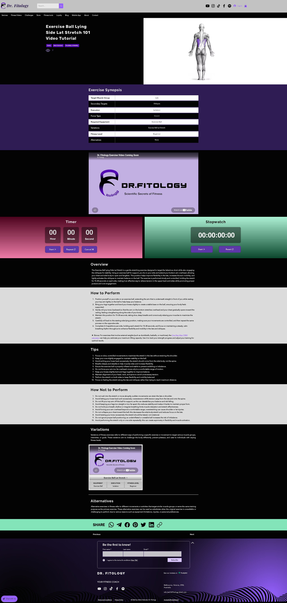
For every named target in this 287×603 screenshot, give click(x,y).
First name (106, 549)
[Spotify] (229, 6)
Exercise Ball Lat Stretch (156, 128)
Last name (126, 549)
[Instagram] (213, 6)
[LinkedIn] (151, 524)
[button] (245, 5)
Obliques (157, 104)
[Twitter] (143, 524)
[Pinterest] (135, 524)
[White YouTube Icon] (99, 589)
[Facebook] (224, 6)
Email (145, 549)
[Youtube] (207, 6)
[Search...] (61, 5)
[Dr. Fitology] (3, 5)
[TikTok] (218, 6)
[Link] (159, 524)
